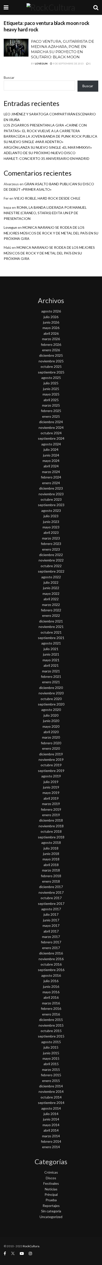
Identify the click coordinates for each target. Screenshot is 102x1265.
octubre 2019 (51, 765)
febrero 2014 (51, 1141)
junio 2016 (51, 986)
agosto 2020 (51, 709)
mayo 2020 (51, 726)
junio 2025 (51, 389)
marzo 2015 (51, 1069)
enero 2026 (51, 350)
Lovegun (41, 63)
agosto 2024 (51, 444)
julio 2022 (51, 582)
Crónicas (51, 1172)
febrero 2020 (51, 743)
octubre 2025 (51, 366)
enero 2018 (51, 881)
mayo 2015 (51, 1058)
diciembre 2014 (51, 1086)
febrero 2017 (51, 942)
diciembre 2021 (51, 621)
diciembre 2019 (51, 754)
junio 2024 (51, 455)
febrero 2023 (51, 543)
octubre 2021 (51, 632)
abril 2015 (51, 1064)
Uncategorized (51, 1217)
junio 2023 (51, 521)
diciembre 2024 (51, 422)
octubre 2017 (51, 898)
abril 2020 (51, 732)
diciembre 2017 (51, 887)
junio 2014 (51, 1119)
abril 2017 (51, 931)
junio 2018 (51, 853)
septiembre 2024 (51, 438)
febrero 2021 (51, 676)
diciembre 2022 (51, 555)
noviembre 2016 (51, 959)
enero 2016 (51, 1014)
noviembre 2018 (51, 826)
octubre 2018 (51, 831)
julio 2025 (51, 383)
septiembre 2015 (51, 1036)
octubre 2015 (51, 1031)
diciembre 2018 (51, 820)
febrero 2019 (51, 809)
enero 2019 (51, 815)
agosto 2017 (51, 909)
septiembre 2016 (51, 970)
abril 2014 (51, 1130)
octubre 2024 (51, 433)
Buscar (9, 77)
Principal (51, 1194)
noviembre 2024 (51, 427)
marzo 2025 (51, 405)
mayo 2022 (51, 593)
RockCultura (31, 1246)
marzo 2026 (51, 339)
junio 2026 (51, 322)
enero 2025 (51, 416)
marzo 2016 (51, 1003)
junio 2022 (51, 588)
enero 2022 (51, 615)
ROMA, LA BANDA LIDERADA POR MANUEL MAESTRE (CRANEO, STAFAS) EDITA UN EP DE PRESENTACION (45, 213)
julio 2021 (51, 649)
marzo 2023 (51, 538)
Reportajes (51, 1205)
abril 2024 (51, 466)
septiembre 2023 (51, 505)
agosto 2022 (51, 577)
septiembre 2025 (51, 372)
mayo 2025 (51, 394)
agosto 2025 (51, 377)
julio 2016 (51, 981)
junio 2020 (51, 721)
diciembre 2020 (51, 687)
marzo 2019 (51, 804)
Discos (51, 1178)
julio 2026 (51, 317)
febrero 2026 (51, 344)
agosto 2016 (51, 975)
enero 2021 (51, 682)
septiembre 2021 (51, 638)
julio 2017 (51, 914)
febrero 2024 (51, 477)
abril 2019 (51, 798)
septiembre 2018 (51, 837)
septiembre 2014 (51, 1102)
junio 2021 (51, 654)
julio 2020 (51, 715)
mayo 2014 (51, 1125)
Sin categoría (51, 1211)
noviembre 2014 (51, 1091)
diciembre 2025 (51, 355)
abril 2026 (51, 333)
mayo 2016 (51, 992)
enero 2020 (51, 748)
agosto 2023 (51, 510)
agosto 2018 (51, 842)
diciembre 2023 (51, 488)
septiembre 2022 (51, 571)
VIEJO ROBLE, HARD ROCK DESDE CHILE (47, 198)
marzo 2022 (51, 604)
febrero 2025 (51, 411)
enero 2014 (51, 1147)
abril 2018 (51, 865)
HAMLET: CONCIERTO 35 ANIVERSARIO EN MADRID (46, 158)
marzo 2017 (51, 936)
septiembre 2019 (51, 770)
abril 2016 (51, 997)
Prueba (51, 1200)
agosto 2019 (51, 776)
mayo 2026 (51, 328)
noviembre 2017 (51, 892)
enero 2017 (51, 948)
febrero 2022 (51, 610)
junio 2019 (51, 787)
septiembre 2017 (51, 903)
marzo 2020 (51, 737)
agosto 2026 (51, 311)
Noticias (51, 1189)
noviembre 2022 (51, 560)
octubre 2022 (51, 566)
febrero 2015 (51, 1075)
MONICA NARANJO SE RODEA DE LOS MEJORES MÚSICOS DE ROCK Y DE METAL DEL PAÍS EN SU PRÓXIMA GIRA (51, 233)
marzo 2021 (51, 671)
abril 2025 (51, 400)
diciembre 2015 (51, 1019)
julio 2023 (51, 516)
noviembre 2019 (51, 759)
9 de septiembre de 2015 (68, 63)
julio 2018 (51, 848)
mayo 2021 (51, 660)
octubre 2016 (51, 964)
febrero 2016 (51, 1008)
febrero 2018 (51, 876)
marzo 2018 (51, 870)
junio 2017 (51, 920)
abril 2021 (51, 665)
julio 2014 (51, 1114)
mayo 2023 (51, 527)
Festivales (51, 1183)
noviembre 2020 (51, 693)
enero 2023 (51, 549)
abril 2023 (51, 532)
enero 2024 (51, 483)
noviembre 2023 (51, 494)
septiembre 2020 (51, 704)
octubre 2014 (51, 1097)
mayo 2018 (51, 859)
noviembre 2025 (51, 361)
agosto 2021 (51, 643)
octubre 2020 (51, 699)
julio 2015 (51, 1047)
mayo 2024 (51, 460)
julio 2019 (51, 782)
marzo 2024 (51, 472)
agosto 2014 (51, 1108)
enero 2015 (51, 1080)
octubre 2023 (51, 499)
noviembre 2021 (51, 626)
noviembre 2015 (51, 1025)
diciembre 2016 (51, 953)
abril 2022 (51, 599)
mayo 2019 (51, 792)
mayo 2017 (51, 925)
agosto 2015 (51, 1042)
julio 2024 (51, 449)
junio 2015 (51, 1053)
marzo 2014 (51, 1136)
